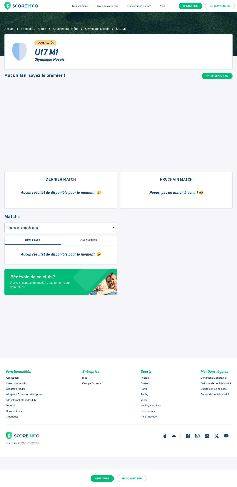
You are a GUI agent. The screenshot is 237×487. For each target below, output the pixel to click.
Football (26, 28)
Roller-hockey (149, 416)
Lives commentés (16, 383)
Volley (144, 399)
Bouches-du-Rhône (66, 28)
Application (12, 377)
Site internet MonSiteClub (21, 399)
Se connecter (220, 5)
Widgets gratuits (15, 388)
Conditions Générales (213, 377)
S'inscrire (190, 5)
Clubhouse (12, 416)
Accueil (9, 28)
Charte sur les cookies (214, 388)
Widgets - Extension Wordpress (24, 394)
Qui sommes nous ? (139, 5)
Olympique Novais (97, 28)
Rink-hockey (148, 411)
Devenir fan (219, 75)
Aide (162, 5)
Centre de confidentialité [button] (215, 394)
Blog (84, 377)
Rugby (144, 394)
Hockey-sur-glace (151, 405)
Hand (144, 388)
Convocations (14, 411)
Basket (144, 383)
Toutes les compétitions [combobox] (22, 227)
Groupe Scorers (91, 383)
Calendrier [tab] (88, 240)
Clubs (42, 28)
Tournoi (10, 405)
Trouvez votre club (107, 5)
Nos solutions (80, 5)
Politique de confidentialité (216, 383)
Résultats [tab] (32, 240)
